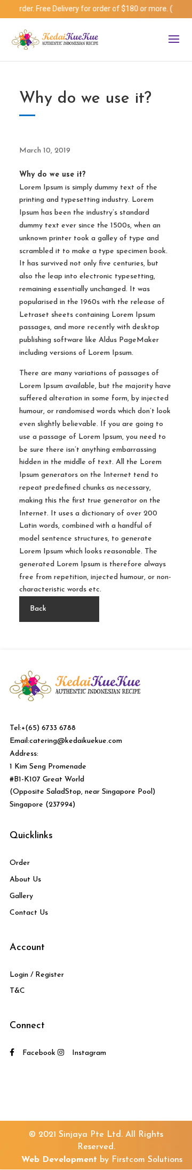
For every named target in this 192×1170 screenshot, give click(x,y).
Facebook (38, 1053)
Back (38, 609)
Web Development (59, 1160)
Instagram (89, 1053)
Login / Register (37, 975)
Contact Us (29, 913)
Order (20, 863)
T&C (17, 991)
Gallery (21, 896)
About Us (25, 880)
